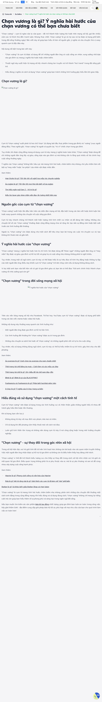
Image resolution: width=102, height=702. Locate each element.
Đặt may (73, 8)
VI (22, 2)
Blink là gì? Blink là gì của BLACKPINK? (21, 378)
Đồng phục (44, 8)
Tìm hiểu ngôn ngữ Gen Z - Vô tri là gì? (21, 189)
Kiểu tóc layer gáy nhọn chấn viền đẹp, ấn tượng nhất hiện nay (31, 195)
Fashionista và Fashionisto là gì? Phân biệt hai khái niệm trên (30, 383)
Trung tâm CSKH (95, 2)
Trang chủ (9, 8)
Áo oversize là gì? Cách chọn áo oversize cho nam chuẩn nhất (30, 361)
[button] (31, 8)
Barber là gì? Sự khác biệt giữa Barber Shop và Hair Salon (25, 487)
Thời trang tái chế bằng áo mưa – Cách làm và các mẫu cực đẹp (31, 366)
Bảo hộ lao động (31, 8)
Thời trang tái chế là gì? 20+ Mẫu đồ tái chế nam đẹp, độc (29, 372)
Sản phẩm (19, 8)
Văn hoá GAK (83, 8)
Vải (52, 8)
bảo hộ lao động (42, 504)
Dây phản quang (61, 8)
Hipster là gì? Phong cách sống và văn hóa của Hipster (28, 475)
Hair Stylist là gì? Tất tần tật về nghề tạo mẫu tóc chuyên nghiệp (32, 178)
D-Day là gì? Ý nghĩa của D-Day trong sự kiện (24, 389)
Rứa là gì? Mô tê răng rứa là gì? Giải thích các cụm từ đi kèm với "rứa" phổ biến (37, 481)
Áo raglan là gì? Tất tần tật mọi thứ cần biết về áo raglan (29, 184)
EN (26, 2)
